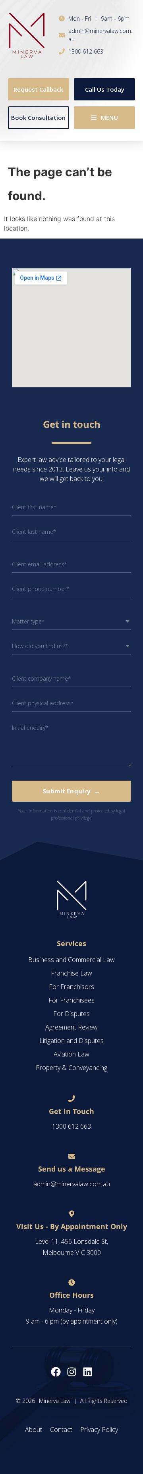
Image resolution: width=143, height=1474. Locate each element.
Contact (61, 1429)
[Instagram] (72, 1372)
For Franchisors (71, 986)
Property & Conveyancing (71, 1067)
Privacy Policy (99, 1429)
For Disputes (71, 1013)
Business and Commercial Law (71, 959)
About (33, 1429)
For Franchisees (71, 1000)
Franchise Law (71, 973)
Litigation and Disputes (71, 1040)
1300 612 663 (71, 1126)
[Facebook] (56, 1372)
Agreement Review (71, 1027)
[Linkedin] (88, 1372)
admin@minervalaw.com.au (71, 1184)
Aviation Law (71, 1054)
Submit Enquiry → (71, 791)
